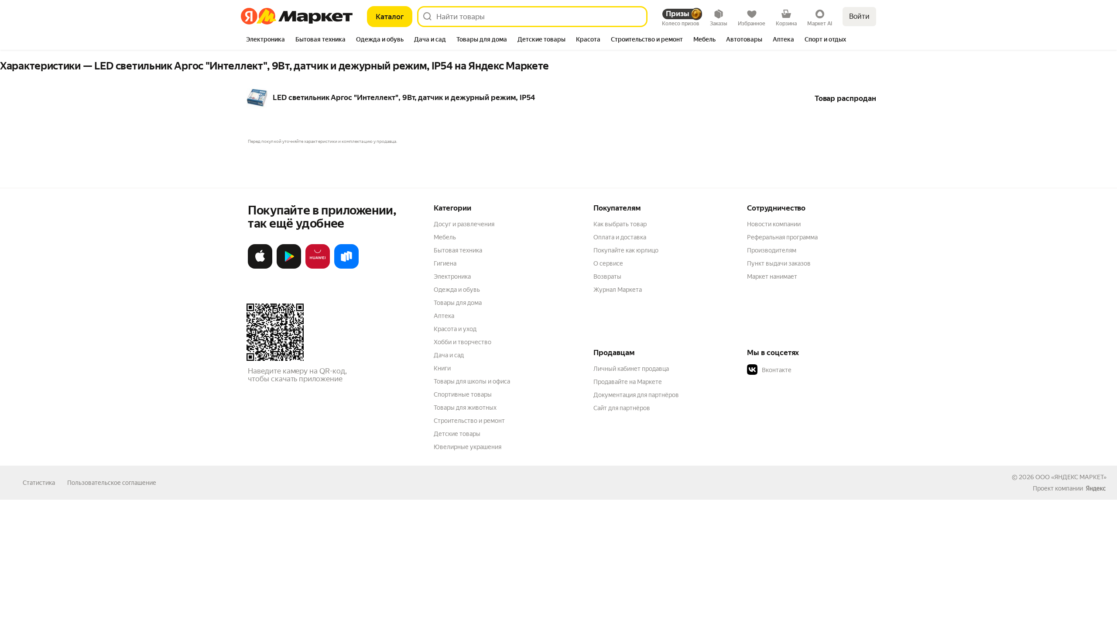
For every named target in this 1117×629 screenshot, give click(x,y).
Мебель (445, 237)
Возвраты (607, 276)
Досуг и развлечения (464, 224)
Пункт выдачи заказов (779, 263)
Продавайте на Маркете (627, 381)
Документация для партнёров (636, 394)
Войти (859, 16)
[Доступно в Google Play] (289, 267)
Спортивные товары (463, 394)
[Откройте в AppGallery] (317, 267)
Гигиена (445, 263)
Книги (442, 368)
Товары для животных (465, 407)
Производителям (771, 250)
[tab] (265, 40)
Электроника (452, 276)
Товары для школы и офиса (472, 381)
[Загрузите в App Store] (260, 267)
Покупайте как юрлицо (625, 250)
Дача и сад (449, 355)
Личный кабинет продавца (631, 368)
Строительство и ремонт (469, 420)
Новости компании (774, 224)
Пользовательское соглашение (111, 482)
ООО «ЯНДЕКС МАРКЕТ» (1071, 476)
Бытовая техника (458, 250)
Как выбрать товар (620, 224)
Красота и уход (455, 328)
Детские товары (457, 433)
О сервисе (608, 263)
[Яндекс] (1096, 488)
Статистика (39, 482)
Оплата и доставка (619, 237)
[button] (808, 370)
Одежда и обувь (457, 289)
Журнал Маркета (617, 289)
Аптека (444, 315)
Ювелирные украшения (467, 446)
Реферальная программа (782, 237)
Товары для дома (458, 302)
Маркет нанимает (772, 276)
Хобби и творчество (462, 342)
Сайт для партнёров (621, 407)
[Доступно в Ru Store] (346, 267)
